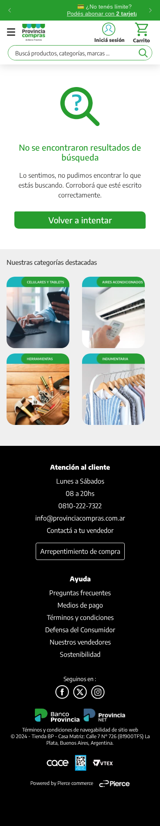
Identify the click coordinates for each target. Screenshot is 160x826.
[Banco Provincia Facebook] (62, 692)
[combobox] (80, 54)
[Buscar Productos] (143, 53)
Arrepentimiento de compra (80, 551)
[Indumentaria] (113, 389)
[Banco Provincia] (80, 692)
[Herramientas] (38, 389)
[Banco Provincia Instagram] (98, 692)
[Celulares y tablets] (38, 313)
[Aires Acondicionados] (113, 313)
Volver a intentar (80, 220)
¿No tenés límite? (80, 10)
